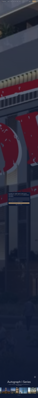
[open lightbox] (6, 390)
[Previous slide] (18, 395)
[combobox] (9, 199)
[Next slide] (19, 395)
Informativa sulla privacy (20, 201)
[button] (30, 1)
